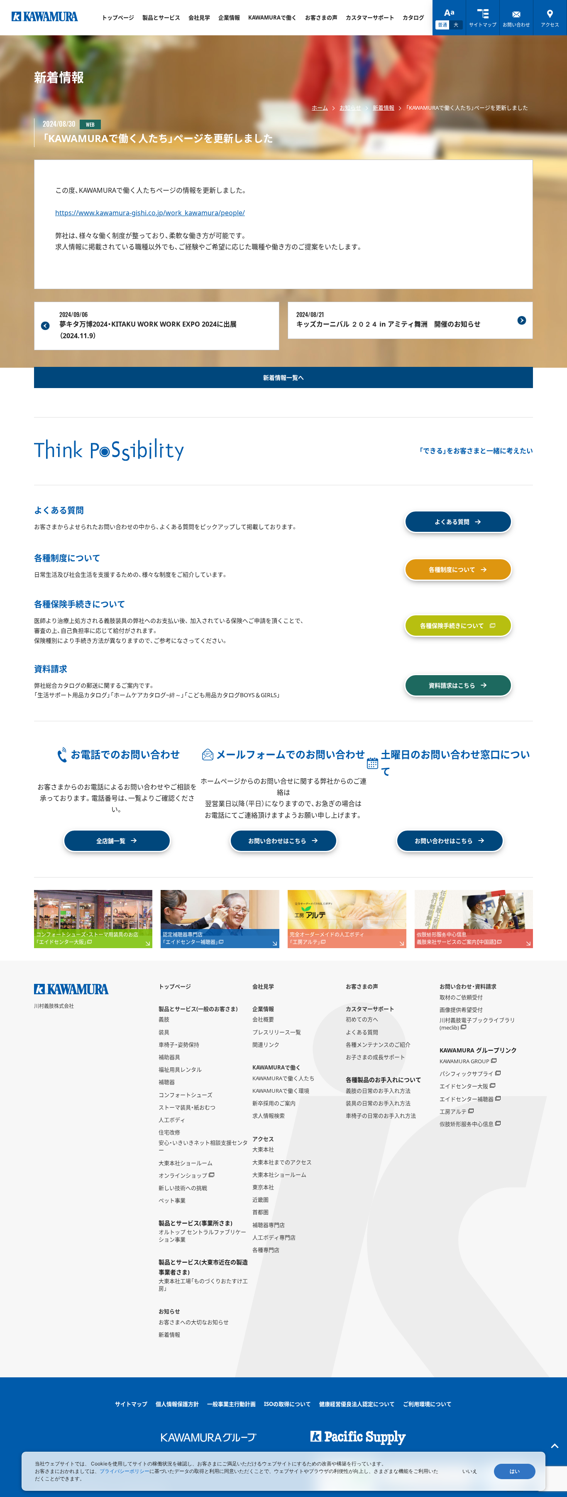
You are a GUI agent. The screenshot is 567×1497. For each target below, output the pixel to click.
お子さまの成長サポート (375, 1057)
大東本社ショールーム (186, 1163)
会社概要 (263, 1019)
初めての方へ (362, 1019)
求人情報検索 (268, 1115)
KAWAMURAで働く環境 (280, 1090)
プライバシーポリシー (124, 1471)
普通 (442, 25)
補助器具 (169, 1057)
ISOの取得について (287, 1404)
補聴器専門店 (268, 1225)
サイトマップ (131, 1404)
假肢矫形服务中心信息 (467, 1124)
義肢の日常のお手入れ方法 (378, 1090)
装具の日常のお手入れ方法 (378, 1103)
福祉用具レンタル (180, 1069)
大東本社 (263, 1149)
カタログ (413, 17)
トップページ (118, 17)
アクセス (263, 1139)
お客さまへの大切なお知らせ (194, 1322)
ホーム (320, 107)
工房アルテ (453, 1111)
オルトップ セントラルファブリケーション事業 (202, 1235)
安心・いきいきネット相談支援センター (203, 1146)
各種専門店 (265, 1250)
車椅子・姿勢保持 (179, 1044)
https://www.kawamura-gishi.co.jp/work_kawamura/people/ (150, 212)
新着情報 (383, 107)
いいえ (469, 1471)
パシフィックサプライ (467, 1073)
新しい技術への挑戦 (183, 1188)
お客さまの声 (321, 17)
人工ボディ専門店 (274, 1237)
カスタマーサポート (370, 17)
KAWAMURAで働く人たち (283, 1078)
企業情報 (229, 17)
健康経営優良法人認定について (357, 1404)
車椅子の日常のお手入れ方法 (381, 1115)
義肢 (164, 1019)
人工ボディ (172, 1119)
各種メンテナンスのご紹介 (378, 1044)
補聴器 (167, 1082)
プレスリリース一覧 (276, 1032)
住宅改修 (169, 1132)
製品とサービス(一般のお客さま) (198, 1009)
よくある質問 (362, 1032)
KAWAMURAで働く (272, 17)
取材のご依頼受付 (461, 997)
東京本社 (263, 1187)
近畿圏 (260, 1199)
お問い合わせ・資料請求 (468, 986)
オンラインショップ (183, 1175)
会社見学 (199, 17)
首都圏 (260, 1212)
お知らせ (350, 107)
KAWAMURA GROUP (464, 1061)
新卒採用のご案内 (274, 1103)
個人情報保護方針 (177, 1404)
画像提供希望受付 (461, 1009)
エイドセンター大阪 (464, 1086)
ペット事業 (172, 1200)
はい (515, 1471)
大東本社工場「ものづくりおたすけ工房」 (203, 1284)
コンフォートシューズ (186, 1095)
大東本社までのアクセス (282, 1162)
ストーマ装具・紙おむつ (187, 1107)
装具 (164, 1032)
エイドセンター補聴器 (467, 1099)
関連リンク (265, 1044)
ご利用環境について (427, 1404)
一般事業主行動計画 (231, 1404)
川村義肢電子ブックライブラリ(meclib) (477, 1023)
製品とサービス (161, 17)
